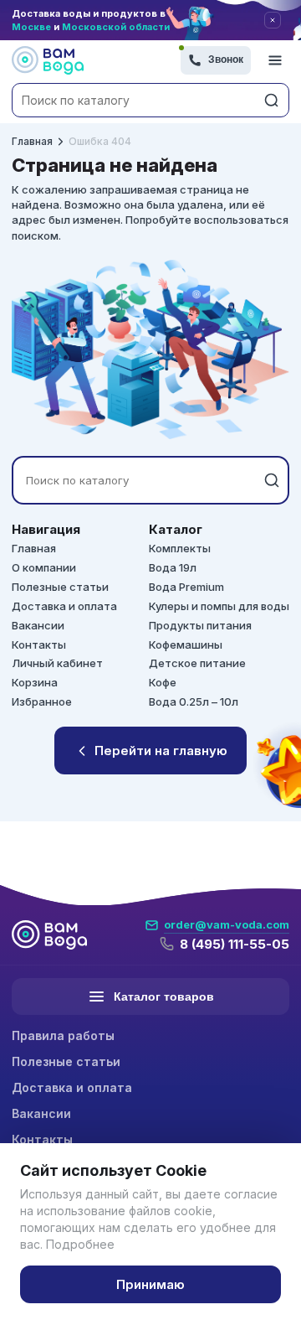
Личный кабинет (57, 663)
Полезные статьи (60, 586)
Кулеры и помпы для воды (219, 606)
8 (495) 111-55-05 (234, 944)
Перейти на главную (160, 750)
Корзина (35, 682)
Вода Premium (186, 586)
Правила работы (63, 1035)
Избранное (42, 701)
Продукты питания (200, 625)
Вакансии (38, 625)
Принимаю (150, 1284)
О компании (44, 567)
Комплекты (180, 548)
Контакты (39, 644)
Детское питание (197, 663)
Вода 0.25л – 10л (193, 701)
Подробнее (80, 1244)
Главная (32, 141)
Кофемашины (185, 644)
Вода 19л (172, 567)
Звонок (225, 59)
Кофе (162, 682)
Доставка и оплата (64, 606)
